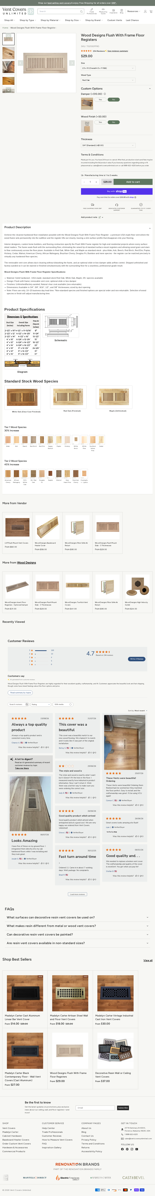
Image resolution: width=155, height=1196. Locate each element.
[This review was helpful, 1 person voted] (89, 797)
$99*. (114, 3)
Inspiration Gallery (51, 1147)
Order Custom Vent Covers (16, 1143)
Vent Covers (8, 1128)
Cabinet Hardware (12, 1136)
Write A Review (136, 659)
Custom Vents (114, 20)
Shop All (8, 20)
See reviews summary (118, 51)
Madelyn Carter (10, 1132)
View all (148, 960)
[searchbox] (16, 704)
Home (5, 28)
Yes (100, 99)
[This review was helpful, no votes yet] (42, 747)
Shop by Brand (93, 20)
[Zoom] (46, 63)
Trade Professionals (52, 1132)
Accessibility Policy (91, 1151)
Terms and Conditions (93, 1143)
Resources (132, 11)
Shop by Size (72, 20)
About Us (86, 1128)
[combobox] (61, 11)
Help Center (48, 1128)
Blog (83, 1132)
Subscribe (123, 1107)
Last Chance (132, 20)
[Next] (72, 63)
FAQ (44, 1143)
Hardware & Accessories (15, 1147)
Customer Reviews (52, 1136)
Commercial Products (13, 1151)
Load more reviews (77, 894)
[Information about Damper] (104, 93)
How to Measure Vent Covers (57, 1139)
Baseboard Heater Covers (15, 1139)
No (113, 99)
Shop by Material (49, 20)
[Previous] (20, 63)
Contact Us (87, 1136)
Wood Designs (26, 562)
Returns (85, 1147)
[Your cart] (151, 11)
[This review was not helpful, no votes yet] (46, 747)
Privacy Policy (88, 1139)
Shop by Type (27, 20)
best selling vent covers (59, 3)
